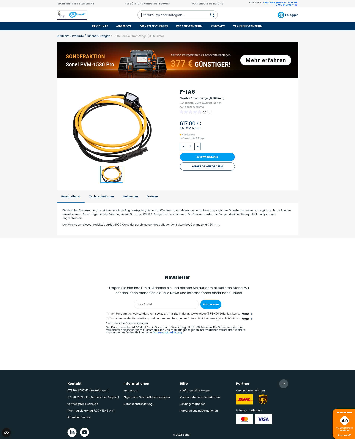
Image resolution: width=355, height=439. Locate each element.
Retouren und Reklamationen (199, 411)
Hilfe (184, 383)
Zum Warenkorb (207, 156)
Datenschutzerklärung (167, 332)
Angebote (124, 26)
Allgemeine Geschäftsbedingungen (147, 397)
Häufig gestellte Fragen (195, 390)
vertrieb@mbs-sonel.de (280, 2)
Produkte (100, 26)
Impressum (131, 390)
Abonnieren (211, 304)
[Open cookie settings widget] (6, 432)
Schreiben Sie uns (78, 417)
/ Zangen (103, 36)
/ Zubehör (90, 36)
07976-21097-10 (287, 4)
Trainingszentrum (248, 26)
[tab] (71, 197)
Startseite (63, 36)
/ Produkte (77, 36)
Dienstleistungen (154, 26)
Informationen (136, 383)
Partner (243, 383)
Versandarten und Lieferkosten (200, 397)
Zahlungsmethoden (193, 404)
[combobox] (169, 15)
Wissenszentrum (189, 26)
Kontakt (218, 26)
